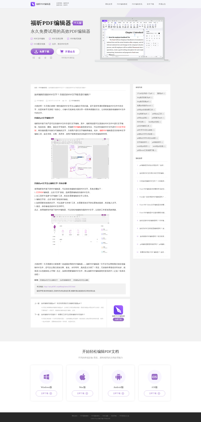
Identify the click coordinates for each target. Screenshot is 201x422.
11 (152, 244)
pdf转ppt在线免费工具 (146, 110)
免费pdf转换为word (145, 105)
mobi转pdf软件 (143, 146)
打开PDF (40, 192)
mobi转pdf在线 (159, 146)
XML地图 (105, 416)
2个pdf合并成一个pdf (145, 93)
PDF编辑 (77, 127)
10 (152, 236)
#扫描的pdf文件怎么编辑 (80, 280)
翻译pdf (161, 93)
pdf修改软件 (157, 142)
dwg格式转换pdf (144, 101)
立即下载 (44, 393)
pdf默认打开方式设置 (145, 134)
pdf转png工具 (158, 114)
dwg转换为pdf (143, 114)
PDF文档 (141, 122)
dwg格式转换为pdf (144, 97)
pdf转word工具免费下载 (146, 150)
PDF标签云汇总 (124, 416)
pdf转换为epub (158, 118)
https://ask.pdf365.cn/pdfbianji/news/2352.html (59, 287)
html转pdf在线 (155, 122)
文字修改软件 (143, 142)
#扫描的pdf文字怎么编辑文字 (49, 280)
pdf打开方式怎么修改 (145, 130)
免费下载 (118, 319)
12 (152, 252)
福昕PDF (103, 130)
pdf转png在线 (143, 118)
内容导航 (114, 416)
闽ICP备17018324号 (104, 418)
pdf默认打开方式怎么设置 (147, 138)
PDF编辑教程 (122, 4)
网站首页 (108, 4)
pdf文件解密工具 (144, 126)
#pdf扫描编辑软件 (65, 280)
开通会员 (162, 4)
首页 (35, 87)
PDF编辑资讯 (137, 4)
